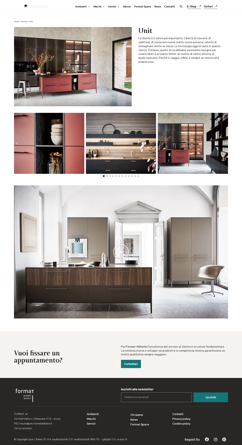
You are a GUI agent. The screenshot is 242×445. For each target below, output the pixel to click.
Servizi (112, 6)
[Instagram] (215, 439)
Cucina (24, 22)
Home (16, 22)
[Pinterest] (224, 439)
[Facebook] (207, 439)
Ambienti (80, 6)
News (157, 6)
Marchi (97, 6)
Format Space (142, 6)
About (127, 6)
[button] (104, 176)
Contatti (169, 6)
